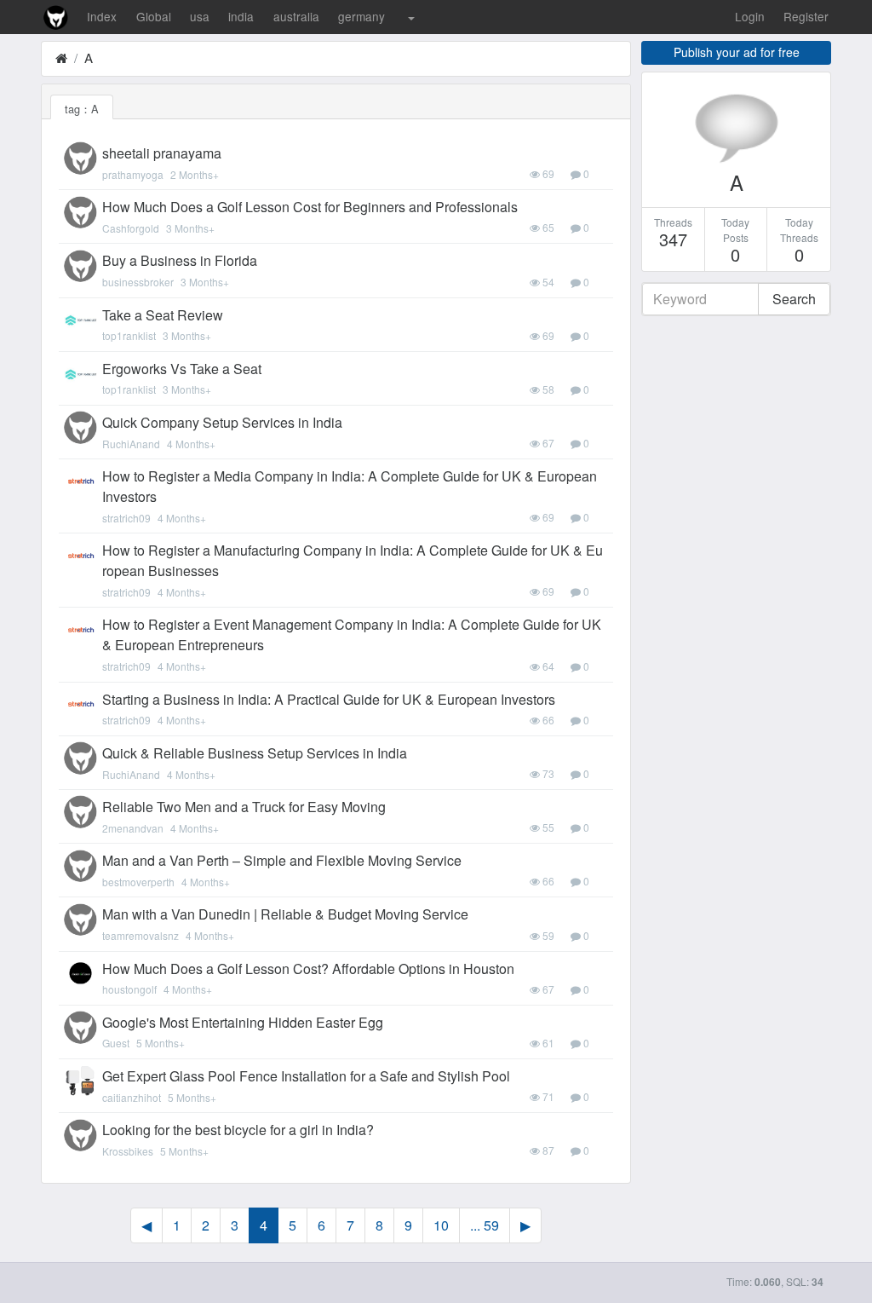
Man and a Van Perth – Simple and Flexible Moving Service (282, 860)
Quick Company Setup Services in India (222, 422)
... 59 (484, 1225)
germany (361, 16)
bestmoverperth (138, 881)
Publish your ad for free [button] (737, 52)
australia (296, 16)
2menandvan (133, 828)
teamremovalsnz (140, 935)
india (241, 16)
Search (794, 298)
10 (441, 1225)
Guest (115, 1042)
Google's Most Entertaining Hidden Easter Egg (242, 1022)
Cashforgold (130, 228)
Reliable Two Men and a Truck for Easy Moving (244, 806)
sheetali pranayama (161, 153)
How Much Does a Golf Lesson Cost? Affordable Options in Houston (308, 968)
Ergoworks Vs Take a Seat (181, 368)
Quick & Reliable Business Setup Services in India (254, 753)
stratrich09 (126, 517)
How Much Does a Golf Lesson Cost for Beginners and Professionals (310, 206)
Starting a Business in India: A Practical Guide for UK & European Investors (328, 699)
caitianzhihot (131, 1097)
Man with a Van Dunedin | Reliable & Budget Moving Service (285, 914)
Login (750, 16)
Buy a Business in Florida (179, 260)
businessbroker (138, 281)
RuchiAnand (131, 443)
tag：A (82, 109)
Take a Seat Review (162, 315)
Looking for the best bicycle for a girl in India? (238, 1129)
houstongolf (129, 989)
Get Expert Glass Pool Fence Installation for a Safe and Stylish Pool (306, 1076)
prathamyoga (133, 174)
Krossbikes (127, 1151)
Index (102, 16)
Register (806, 16)
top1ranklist (129, 335)
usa (199, 16)
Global (153, 16)
